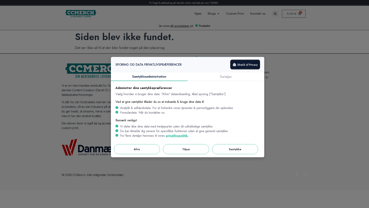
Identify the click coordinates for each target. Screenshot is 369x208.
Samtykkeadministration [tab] (149, 76)
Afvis (137, 149)
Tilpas (186, 149)
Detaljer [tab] (226, 77)
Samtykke (235, 149)
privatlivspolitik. (177, 135)
